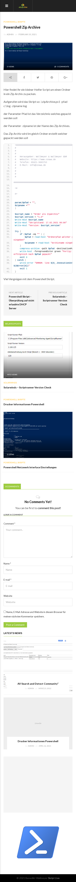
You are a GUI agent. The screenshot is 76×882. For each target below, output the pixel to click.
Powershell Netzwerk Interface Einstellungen (30, 467)
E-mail (7, 579)
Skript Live (54, 878)
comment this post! (49, 508)
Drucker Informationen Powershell (24, 404)
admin (10, 34)
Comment (9, 523)
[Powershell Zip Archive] (38, 55)
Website (8, 595)
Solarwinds (10, 383)
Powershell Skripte (14, 22)
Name (7, 563)
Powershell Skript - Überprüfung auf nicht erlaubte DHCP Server (21, 302)
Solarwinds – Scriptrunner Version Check (27, 387)
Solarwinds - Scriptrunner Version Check (55, 300)
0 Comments (63, 66)
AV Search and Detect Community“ (38, 683)
